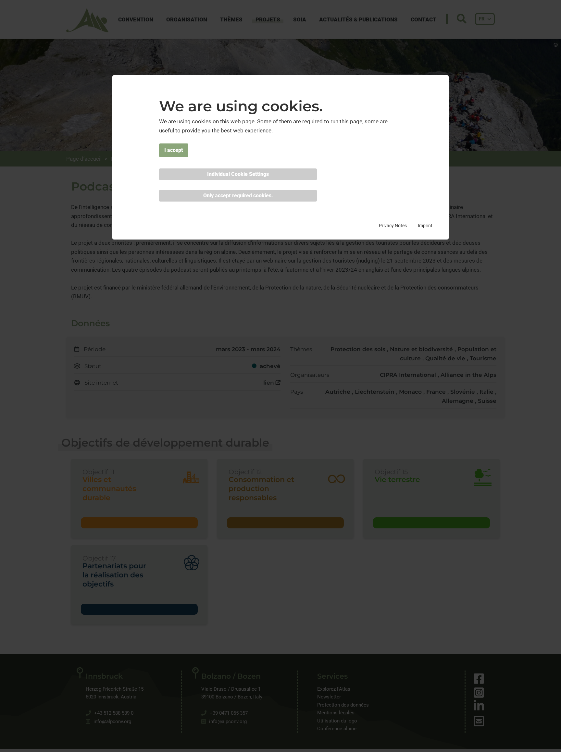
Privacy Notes (393, 225)
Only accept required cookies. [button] (238, 195)
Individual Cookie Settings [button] (238, 174)
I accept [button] (173, 150)
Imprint (425, 225)
